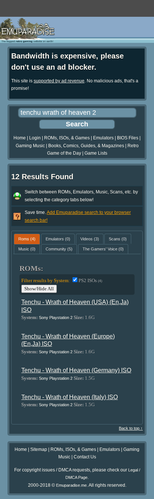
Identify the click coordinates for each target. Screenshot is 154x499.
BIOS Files (127, 137)
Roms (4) (27, 239)
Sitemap (38, 449)
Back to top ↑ (131, 428)
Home (19, 137)
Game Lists (95, 153)
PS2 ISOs (90, 280)
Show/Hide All (39, 288)
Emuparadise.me (71, 485)
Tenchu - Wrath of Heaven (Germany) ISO (76, 370)
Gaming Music (30, 145)
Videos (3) (89, 239)
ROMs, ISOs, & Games (67, 137)
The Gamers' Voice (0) (103, 249)
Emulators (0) (58, 239)
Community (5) (59, 249)
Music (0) (27, 249)
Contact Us (85, 456)
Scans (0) (118, 239)
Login (35, 137)
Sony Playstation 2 (56, 317)
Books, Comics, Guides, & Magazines (86, 145)
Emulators (103, 137)
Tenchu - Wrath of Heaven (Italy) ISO (69, 397)
